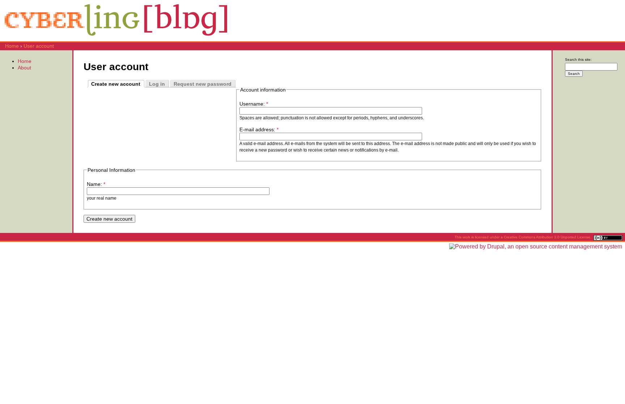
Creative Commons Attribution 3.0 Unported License (547, 237)
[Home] (115, 38)
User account (39, 46)
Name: (96, 184)
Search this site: (578, 59)
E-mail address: (259, 129)
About (24, 68)
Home (12, 46)
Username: (253, 104)
